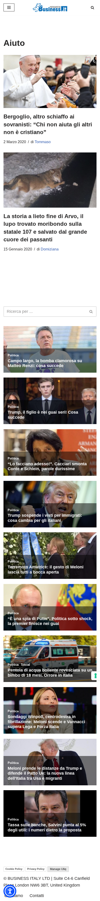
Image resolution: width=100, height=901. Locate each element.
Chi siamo (13, 895)
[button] (10, 891)
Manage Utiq (58, 869)
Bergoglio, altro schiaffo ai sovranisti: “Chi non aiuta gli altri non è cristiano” (47, 124)
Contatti (37, 895)
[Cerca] (92, 7)
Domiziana (50, 249)
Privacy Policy (35, 869)
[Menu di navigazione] (8, 7)
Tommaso (43, 142)
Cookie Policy (13, 869)
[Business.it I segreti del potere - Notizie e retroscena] (50, 7)
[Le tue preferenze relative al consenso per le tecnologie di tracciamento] (95, 675)
